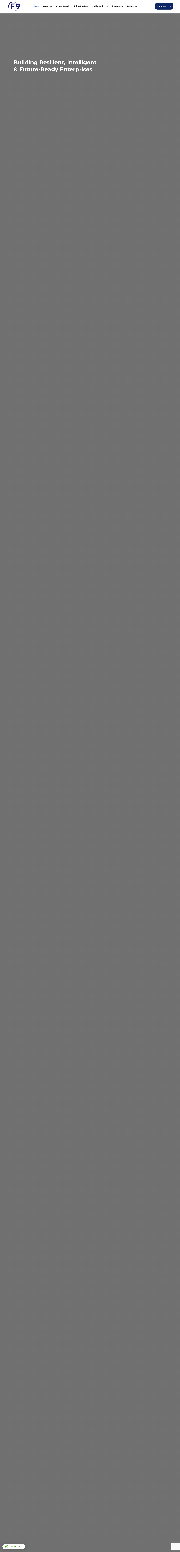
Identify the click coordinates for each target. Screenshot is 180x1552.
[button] (13, 1546)
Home (37, 6)
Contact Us (131, 6)
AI (107, 6)
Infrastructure (81, 6)
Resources (117, 6)
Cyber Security (63, 6)
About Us (47, 6)
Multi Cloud (97, 6)
